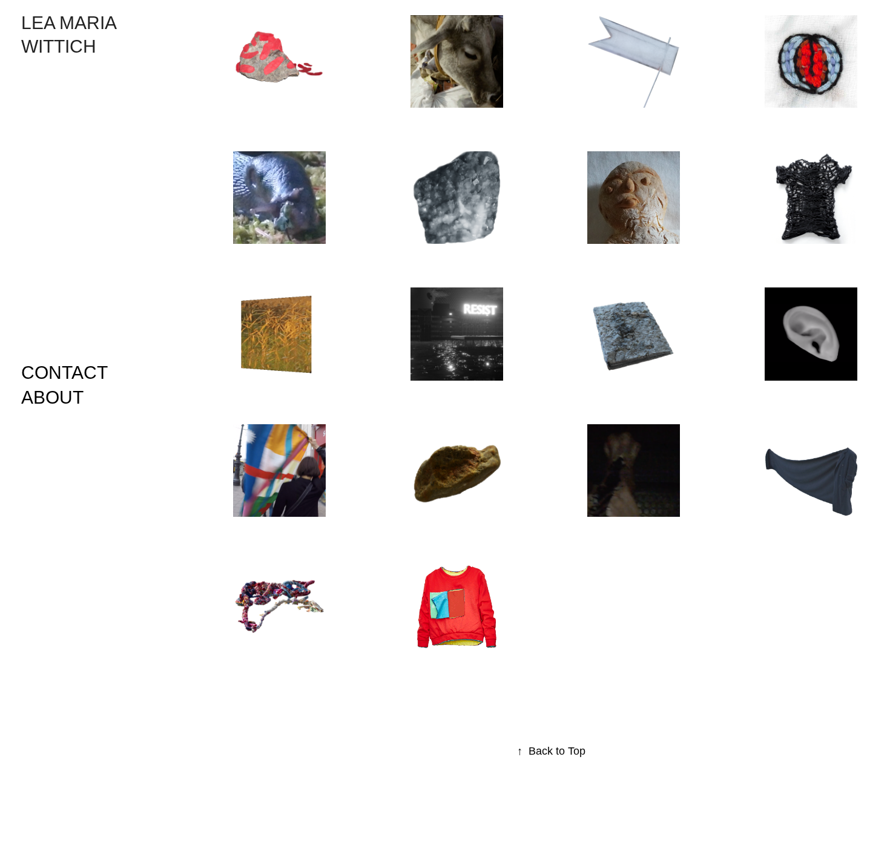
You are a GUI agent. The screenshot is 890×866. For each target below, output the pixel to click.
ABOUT (52, 397)
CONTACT (64, 372)
